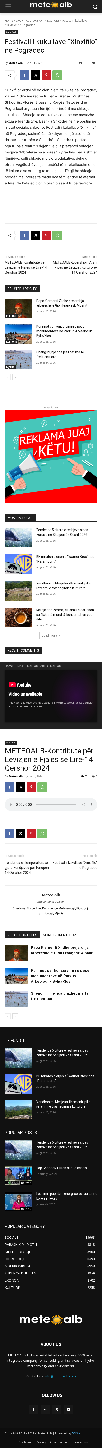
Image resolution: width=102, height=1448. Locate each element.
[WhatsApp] (57, 75)
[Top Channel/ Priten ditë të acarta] (18, 1175)
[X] (35, 75)
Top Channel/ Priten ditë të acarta (61, 1168)
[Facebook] (24, 75)
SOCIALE (11, 31)
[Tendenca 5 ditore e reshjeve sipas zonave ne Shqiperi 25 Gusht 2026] (18, 537)
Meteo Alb (16, 63)
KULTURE (53, 21)
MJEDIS (10, 367)
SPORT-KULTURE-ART (30, 21)
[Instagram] (45, 1409)
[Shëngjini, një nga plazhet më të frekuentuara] (18, 359)
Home (9, 21)
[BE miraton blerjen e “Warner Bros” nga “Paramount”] (18, 564)
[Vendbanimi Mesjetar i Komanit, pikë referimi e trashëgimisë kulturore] (18, 591)
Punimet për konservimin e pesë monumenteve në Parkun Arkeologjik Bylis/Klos (64, 331)
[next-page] (15, 377)
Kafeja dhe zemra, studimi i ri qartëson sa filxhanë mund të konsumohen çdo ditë (65, 614)
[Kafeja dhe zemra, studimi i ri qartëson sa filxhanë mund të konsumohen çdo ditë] (18, 617)
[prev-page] (8, 377)
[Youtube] (68, 1409)
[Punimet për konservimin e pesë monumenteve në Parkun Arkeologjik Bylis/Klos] (18, 334)
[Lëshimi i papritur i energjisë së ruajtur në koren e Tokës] (18, 1201)
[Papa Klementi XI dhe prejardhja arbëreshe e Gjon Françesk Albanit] (18, 308)
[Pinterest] (46, 75)
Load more (49, 636)
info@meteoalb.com (60, 1376)
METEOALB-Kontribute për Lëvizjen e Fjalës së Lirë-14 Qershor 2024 (26, 267)
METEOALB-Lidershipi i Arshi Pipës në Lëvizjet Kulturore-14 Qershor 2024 (75, 267)
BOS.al (76, 1433)
